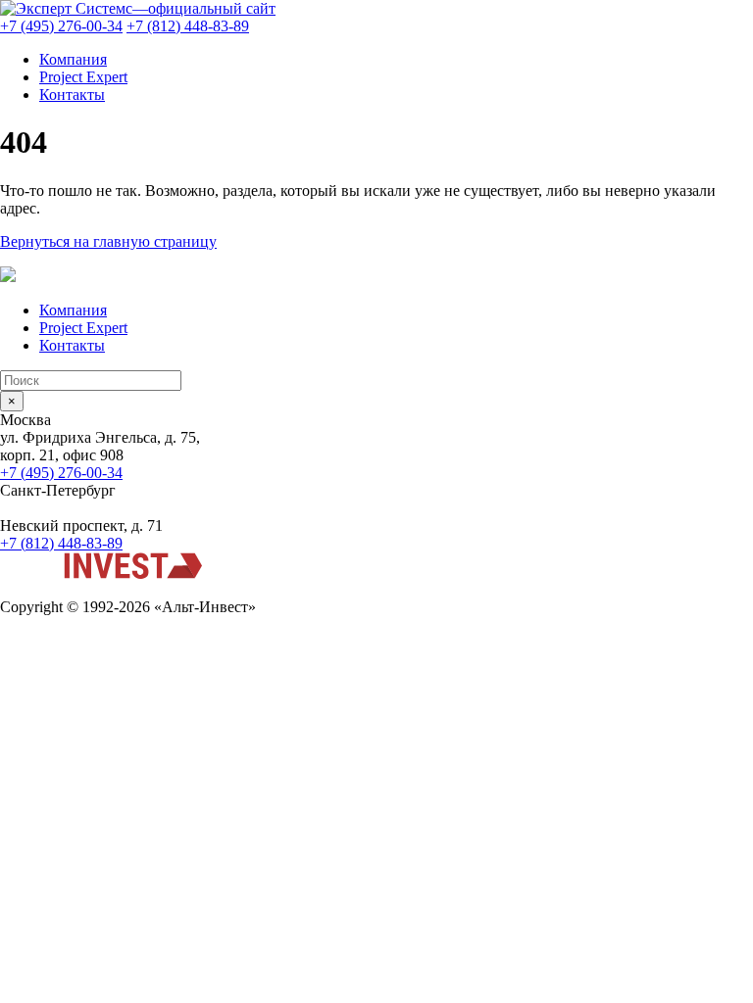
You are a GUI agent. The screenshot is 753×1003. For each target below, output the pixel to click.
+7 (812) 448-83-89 (187, 26)
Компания (73, 59)
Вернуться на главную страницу (108, 241)
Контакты (72, 94)
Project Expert (83, 77)
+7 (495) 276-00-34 (61, 26)
